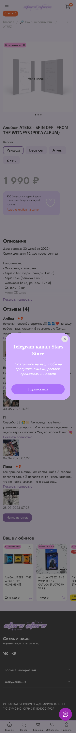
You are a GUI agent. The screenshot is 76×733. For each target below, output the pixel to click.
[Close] (64, 333)
